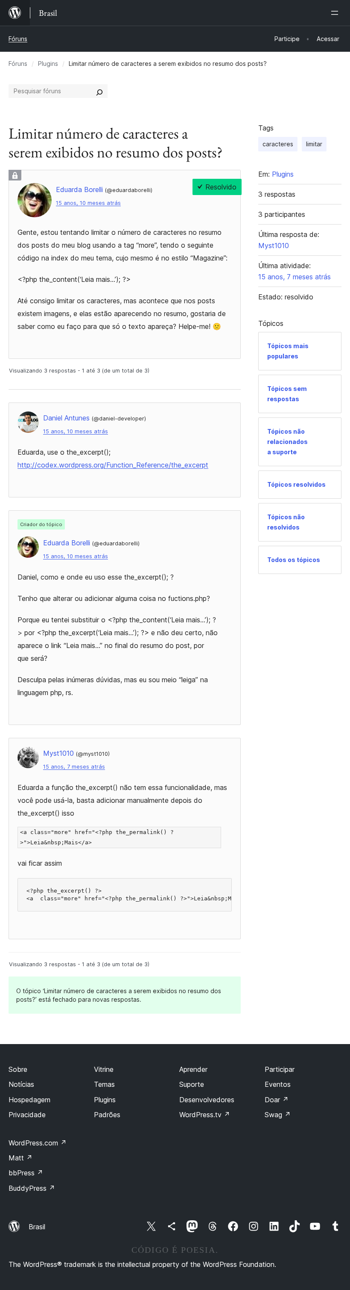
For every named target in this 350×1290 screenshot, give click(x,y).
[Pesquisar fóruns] (99, 91)
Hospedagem (29, 1099)
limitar (314, 144)
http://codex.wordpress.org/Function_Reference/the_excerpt (113, 465)
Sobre (18, 1069)
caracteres (277, 144)
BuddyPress (32, 1188)
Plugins (48, 63)
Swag (278, 1114)
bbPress (26, 1173)
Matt (20, 1158)
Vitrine (104, 1069)
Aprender (193, 1069)
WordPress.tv (204, 1114)
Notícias (21, 1084)
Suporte (191, 1084)
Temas (104, 1084)
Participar (280, 1069)
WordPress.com (38, 1143)
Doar (277, 1099)
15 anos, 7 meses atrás (74, 766)
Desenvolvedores (206, 1099)
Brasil (37, 1226)
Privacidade (27, 1114)
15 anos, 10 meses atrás (88, 203)
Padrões (107, 1114)
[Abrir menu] (336, 13)
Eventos (278, 1084)
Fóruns (18, 38)
